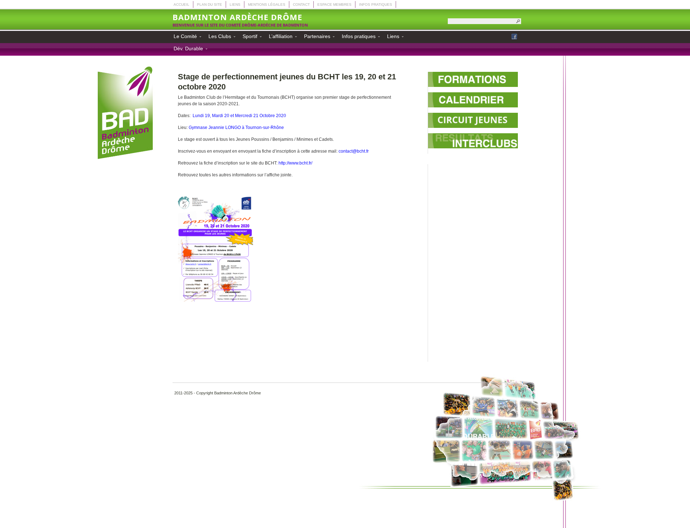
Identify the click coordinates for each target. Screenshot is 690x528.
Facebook (514, 37)
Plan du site (209, 4)
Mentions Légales (266, 4)
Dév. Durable (186, 50)
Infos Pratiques (375, 4)
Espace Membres (334, 4)
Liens (235, 4)
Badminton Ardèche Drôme (237, 16)
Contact (301, 4)
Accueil (181, 4)
